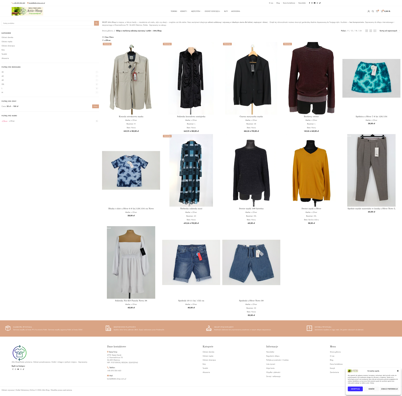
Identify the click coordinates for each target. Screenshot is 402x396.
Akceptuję (355, 389)
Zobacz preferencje (389, 389)
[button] (398, 371)
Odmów (371, 389)
